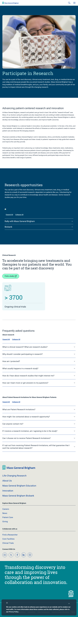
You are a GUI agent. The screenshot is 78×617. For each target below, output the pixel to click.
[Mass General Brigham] (10, 3)
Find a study (9, 276)
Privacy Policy (13, 612)
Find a (10, 535)
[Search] (69, 2)
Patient (7, 517)
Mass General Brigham (19, 485)
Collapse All (19, 215)
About (7, 480)
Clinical (8, 543)
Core (8, 539)
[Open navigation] (74, 3)
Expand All (9, 215)
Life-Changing (14, 475)
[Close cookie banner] (69, 604)
